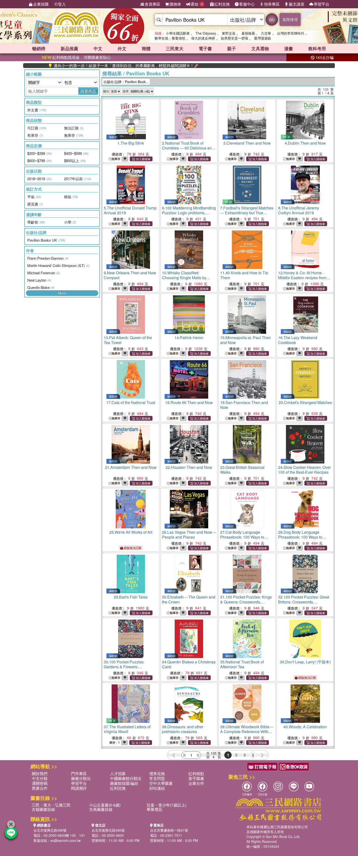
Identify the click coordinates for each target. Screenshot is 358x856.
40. (305, 726)
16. (297, 340)
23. (242, 469)
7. (246, 215)
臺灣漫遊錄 (262, 38)
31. (246, 604)
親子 (231, 48)
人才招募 (118, 773)
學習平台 (321, 4)
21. (131, 467)
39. (246, 731)
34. (189, 664)
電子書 (205, 48)
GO (272, 19)
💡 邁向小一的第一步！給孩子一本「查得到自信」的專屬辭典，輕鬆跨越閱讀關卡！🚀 (98, 65)
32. (303, 604)
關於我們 (39, 773)
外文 (122, 48)
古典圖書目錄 (101, 809)
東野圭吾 (229, 33)
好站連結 (157, 788)
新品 (69, 48)
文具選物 (260, 48)
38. (182, 729)
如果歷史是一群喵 (234, 38)
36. (305, 662)
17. (130, 402)
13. (128, 340)
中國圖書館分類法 (125, 778)
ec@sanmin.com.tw (65, 840)
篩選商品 (88, 91)
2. (188, 150)
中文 (98, 48)
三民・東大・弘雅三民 (51, 805)
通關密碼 (39, 783)
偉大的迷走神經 (203, 38)
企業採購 (41, 4)
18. (189, 402)
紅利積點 (196, 773)
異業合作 (39, 788)
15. (245, 340)
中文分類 (39, 778)
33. (129, 669)
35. (242, 664)
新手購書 (196, 778)
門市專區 (79, 773)
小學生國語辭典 (178, 33)
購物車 (175, 4)
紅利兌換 (222, 4)
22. (189, 467)
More (62, 293)
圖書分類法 (81, 778)
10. (184, 277)
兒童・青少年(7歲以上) (166, 805)
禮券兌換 (157, 773)
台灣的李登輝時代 (290, 33)
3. (247, 143)
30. (188, 599)
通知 (196, 4)
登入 (62, 4)
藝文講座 (296, 4)
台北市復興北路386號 (49, 830)
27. (242, 537)
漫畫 (288, 48)
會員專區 (152, 4)
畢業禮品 (154, 809)
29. (131, 597)
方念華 (266, 33)
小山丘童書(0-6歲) (105, 805)
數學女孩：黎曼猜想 (170, 38)
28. (300, 537)
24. (304, 469)
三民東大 (174, 48)
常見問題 (157, 778)
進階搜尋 (290, 19)
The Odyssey (206, 33)
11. (244, 275)
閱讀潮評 (79, 788)
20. (305, 402)
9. (130, 275)
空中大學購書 (161, 783)
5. (130, 210)
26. (189, 534)
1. (130, 143)
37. (127, 729)
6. (189, 215)
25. (130, 532)
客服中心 (247, 4)
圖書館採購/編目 (124, 783)
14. (188, 337)
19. (244, 405)
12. (302, 277)
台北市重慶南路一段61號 (169, 830)
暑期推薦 (248, 33)
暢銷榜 (38, 48)
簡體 (146, 48)
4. (305, 143)
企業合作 (196, 783)
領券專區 (272, 4)
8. (298, 210)
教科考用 (317, 48)
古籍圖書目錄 (43, 809)
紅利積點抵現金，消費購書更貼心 (76, 57)
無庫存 (116, 159)
